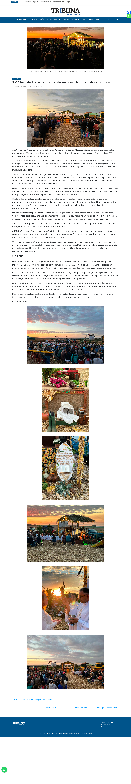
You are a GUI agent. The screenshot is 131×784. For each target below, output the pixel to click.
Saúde (91, 19)
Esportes (66, 19)
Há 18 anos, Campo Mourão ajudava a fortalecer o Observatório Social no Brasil (44, 2)
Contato (106, 19)
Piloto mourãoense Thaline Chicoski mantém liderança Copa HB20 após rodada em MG (83, 707)
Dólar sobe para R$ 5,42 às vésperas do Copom (31, 699)
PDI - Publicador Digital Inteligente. (81, 733)
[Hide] (130, 20)
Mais (97, 19)
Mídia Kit (103, 726)
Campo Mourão (22, 19)
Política (57, 19)
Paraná (49, 19)
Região (41, 19)
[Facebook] (129, 12)
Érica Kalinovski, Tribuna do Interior (32, 86)
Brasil (84, 19)
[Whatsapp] (129, 16)
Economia (75, 19)
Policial (34, 19)
